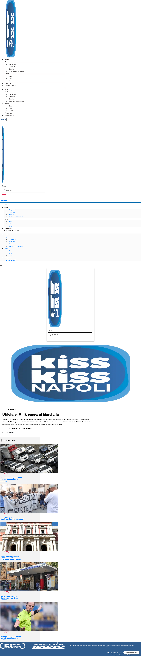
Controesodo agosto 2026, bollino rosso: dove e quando (11, 479)
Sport (10, 76)
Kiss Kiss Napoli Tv (11, 86)
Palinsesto (12, 67)
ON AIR (4, 201)
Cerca (4, 186)
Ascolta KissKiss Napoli (16, 71)
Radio (7, 62)
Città (10, 78)
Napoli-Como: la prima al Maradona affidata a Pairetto (10, 638)
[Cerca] (4, 194)
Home (7, 59)
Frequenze (9, 83)
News (7, 74)
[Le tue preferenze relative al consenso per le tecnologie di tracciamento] (131, 652)
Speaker (11, 69)
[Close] (70, 341)
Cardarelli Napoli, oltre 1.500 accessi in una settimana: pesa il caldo (10, 557)
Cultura (11, 81)
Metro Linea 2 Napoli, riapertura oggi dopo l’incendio (9, 598)
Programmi (12, 64)
